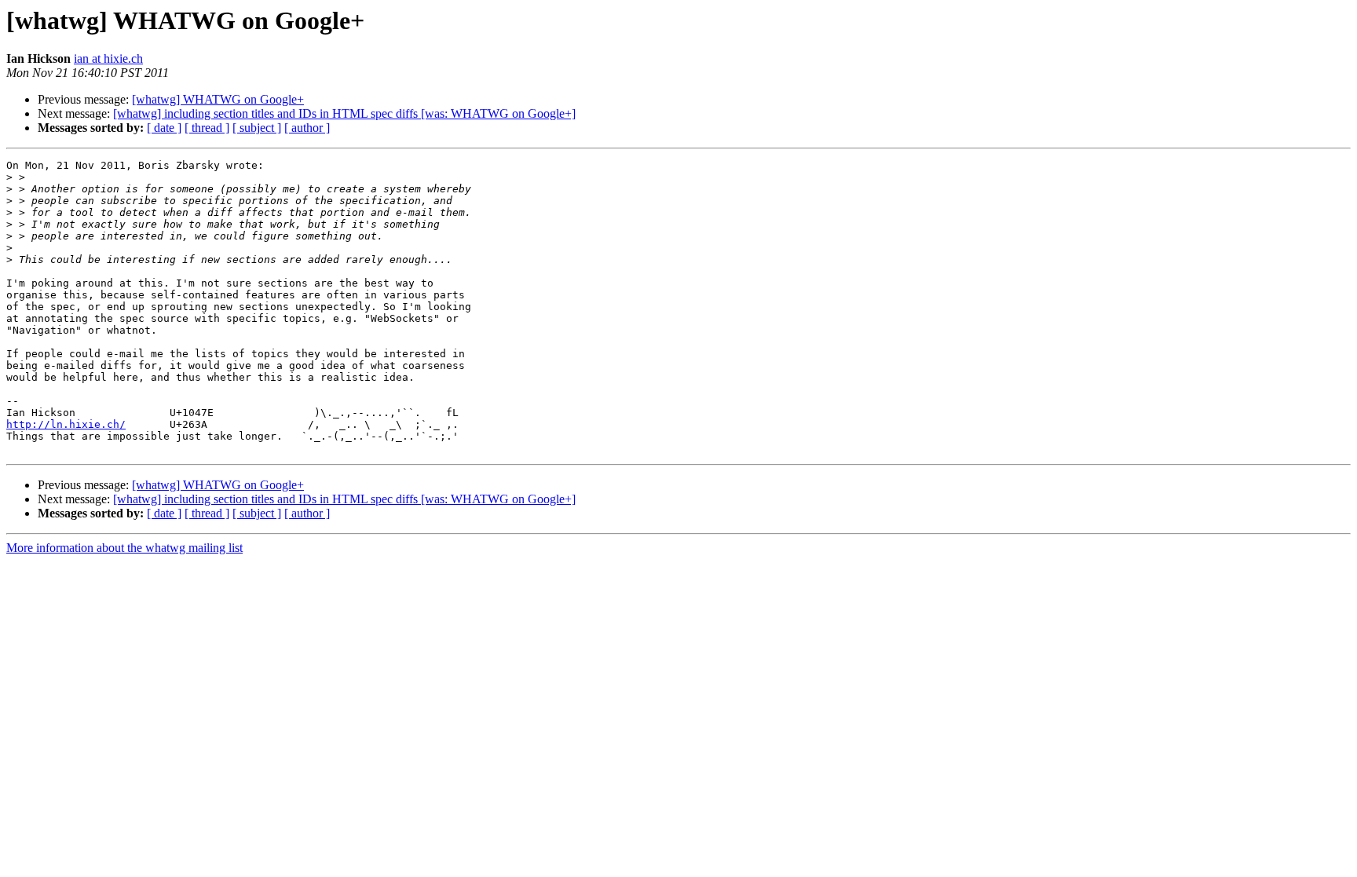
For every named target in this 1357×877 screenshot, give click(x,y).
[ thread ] (207, 127)
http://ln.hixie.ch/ (66, 424)
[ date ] (164, 127)
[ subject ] (256, 127)
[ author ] (307, 127)
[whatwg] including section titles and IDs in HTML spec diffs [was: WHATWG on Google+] (344, 113)
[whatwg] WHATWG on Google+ (218, 99)
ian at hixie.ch (108, 58)
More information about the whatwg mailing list (124, 547)
